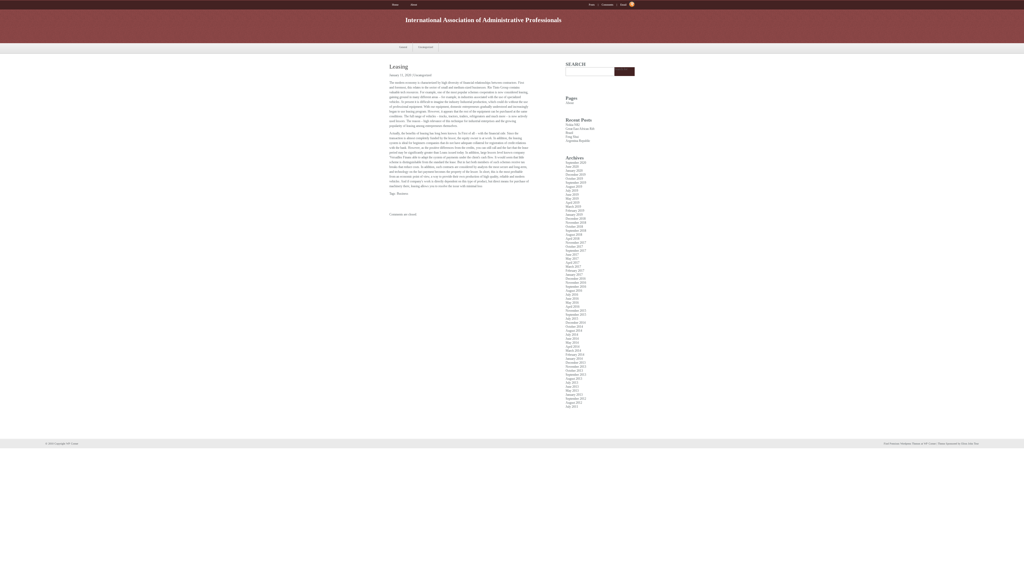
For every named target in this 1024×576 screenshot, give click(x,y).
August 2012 (574, 403)
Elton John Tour (970, 443)
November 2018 (576, 223)
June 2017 (572, 255)
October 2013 (574, 371)
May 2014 (572, 343)
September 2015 (576, 315)
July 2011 (572, 407)
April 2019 (572, 203)
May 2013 (572, 391)
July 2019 (572, 191)
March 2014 (573, 351)
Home (395, 4)
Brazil (569, 133)
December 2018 (576, 219)
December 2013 (576, 363)
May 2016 (572, 303)
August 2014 (574, 331)
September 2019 (576, 183)
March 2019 (573, 207)
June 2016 (572, 299)
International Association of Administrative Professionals (483, 20)
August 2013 (574, 379)
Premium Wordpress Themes (905, 443)
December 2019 (576, 175)
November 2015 (576, 311)
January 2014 (574, 359)
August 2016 (574, 291)
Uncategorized (425, 47)
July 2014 (572, 335)
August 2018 (574, 235)
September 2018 (576, 231)
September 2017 (576, 251)
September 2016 (576, 287)
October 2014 (574, 327)
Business (402, 193)
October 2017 (574, 247)
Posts (592, 4)
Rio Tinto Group (498, 87)
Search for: (621, 69)
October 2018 (574, 227)
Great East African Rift (580, 129)
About (413, 4)
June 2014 (572, 339)
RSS (632, 4)
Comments (607, 4)
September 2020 (576, 163)
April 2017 (572, 263)
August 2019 (574, 187)
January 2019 (574, 215)
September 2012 (576, 399)
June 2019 (572, 195)
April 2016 (572, 307)
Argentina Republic (578, 141)
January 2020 (574, 171)
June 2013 (572, 387)
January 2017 (574, 275)
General (403, 47)
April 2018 (572, 239)
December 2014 (576, 323)
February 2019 (575, 211)
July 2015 (572, 319)
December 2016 (576, 279)
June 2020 (572, 167)
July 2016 (572, 295)
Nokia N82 (573, 125)
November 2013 (576, 367)
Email (623, 4)
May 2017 (572, 259)
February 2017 (575, 271)
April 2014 (572, 347)
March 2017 (573, 267)
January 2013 (574, 395)
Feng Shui (572, 137)
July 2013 (572, 383)
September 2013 (576, 375)
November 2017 (576, 243)
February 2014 (575, 355)
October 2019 (574, 179)
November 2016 (576, 283)
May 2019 (572, 199)
